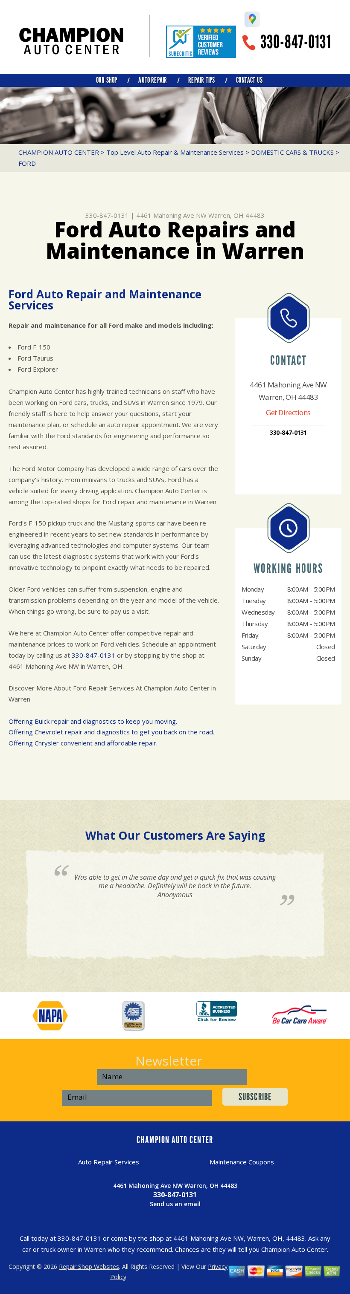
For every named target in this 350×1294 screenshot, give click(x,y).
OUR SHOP (106, 80)
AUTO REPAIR (152, 80)
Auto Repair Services (108, 1162)
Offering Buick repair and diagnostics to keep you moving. (93, 721)
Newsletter (168, 1060)
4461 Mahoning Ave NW (171, 215)
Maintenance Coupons (242, 1162)
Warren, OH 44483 (236, 215)
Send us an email (175, 1204)
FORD (27, 163)
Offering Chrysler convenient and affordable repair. (83, 743)
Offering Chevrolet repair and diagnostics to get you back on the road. (111, 732)
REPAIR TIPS (201, 80)
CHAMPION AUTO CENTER (58, 152)
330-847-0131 (295, 42)
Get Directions (288, 412)
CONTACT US (249, 80)
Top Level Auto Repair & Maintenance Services (175, 152)
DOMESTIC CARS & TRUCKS (292, 152)
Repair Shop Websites (89, 1266)
